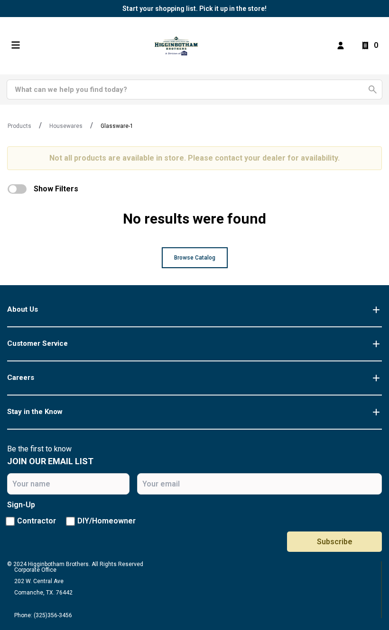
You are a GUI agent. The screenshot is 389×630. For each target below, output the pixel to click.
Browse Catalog (194, 257)
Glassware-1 (117, 126)
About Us (22, 309)
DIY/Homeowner (106, 520)
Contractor (36, 520)
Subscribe (334, 541)
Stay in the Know (35, 411)
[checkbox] (17, 189)
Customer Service (37, 343)
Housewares (66, 126)
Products (19, 126)
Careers (20, 377)
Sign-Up (21, 504)
